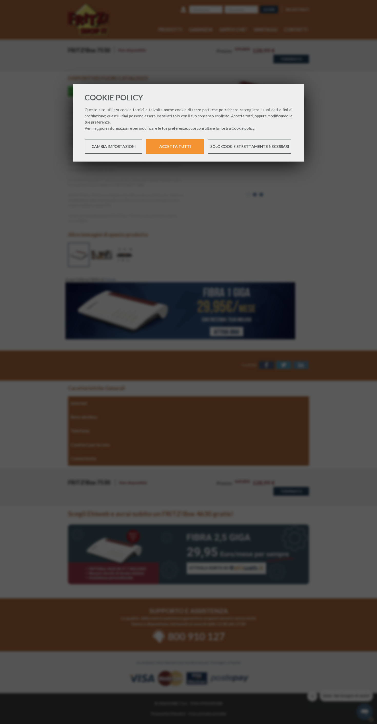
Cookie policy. (243, 128)
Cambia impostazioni (114, 146)
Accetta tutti (175, 146)
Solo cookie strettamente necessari (249, 146)
